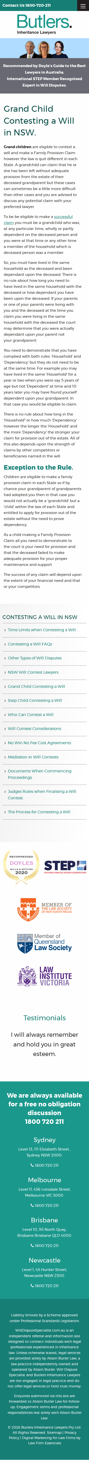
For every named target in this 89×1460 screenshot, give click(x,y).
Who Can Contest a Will (31, 715)
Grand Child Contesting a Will (36, 687)
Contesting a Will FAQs (30, 644)
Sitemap (54, 1433)
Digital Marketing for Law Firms (48, 1438)
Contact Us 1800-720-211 (26, 5)
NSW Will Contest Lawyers (33, 672)
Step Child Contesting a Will (35, 701)
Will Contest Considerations (34, 729)
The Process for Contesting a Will (39, 812)
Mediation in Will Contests (33, 757)
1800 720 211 (44, 1122)
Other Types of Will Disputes (35, 658)
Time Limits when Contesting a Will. (42, 630)
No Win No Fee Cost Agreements (39, 743)
